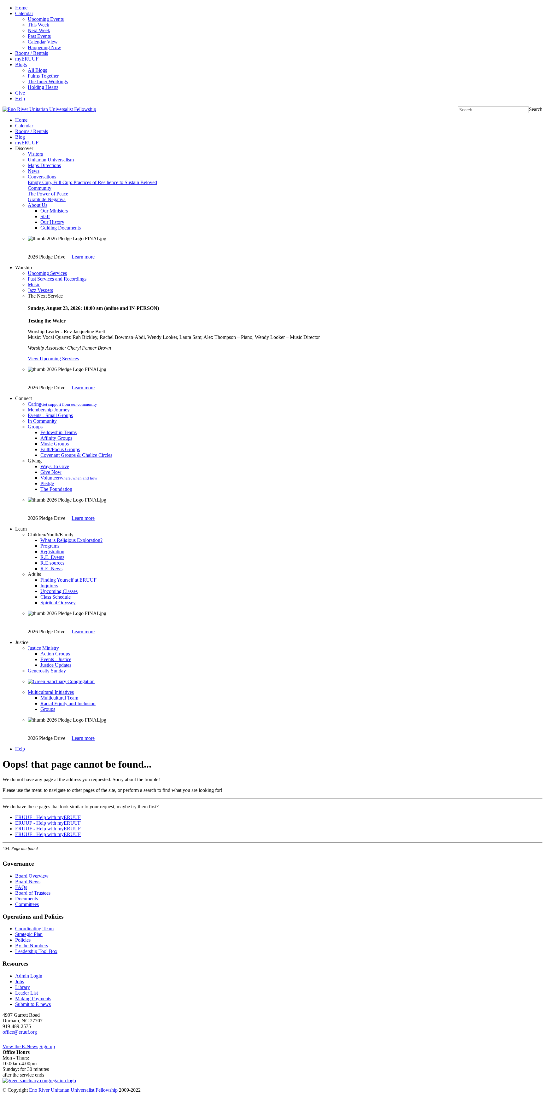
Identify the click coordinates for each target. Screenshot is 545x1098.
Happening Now (44, 47)
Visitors (35, 154)
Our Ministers (54, 210)
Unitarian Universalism (51, 159)
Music (34, 284)
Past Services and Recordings (57, 279)
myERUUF (26, 58)
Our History (52, 222)
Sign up (47, 1046)
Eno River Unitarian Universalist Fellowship (73, 1090)
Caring (62, 404)
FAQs (21, 887)
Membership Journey (49, 409)
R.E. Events (52, 557)
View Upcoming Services (53, 358)
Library (22, 987)
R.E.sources (52, 563)
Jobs (19, 981)
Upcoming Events (46, 19)
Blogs (21, 64)
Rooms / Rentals (31, 53)
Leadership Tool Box (36, 951)
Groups (35, 426)
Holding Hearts (43, 87)
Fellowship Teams (58, 432)
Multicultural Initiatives (51, 692)
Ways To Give (54, 466)
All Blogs (37, 70)
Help (20, 98)
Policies (23, 940)
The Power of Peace (48, 193)
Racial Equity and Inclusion (68, 703)
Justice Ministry (43, 648)
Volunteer (68, 477)
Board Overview (32, 876)
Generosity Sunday (47, 670)
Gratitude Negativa (47, 199)
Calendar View (43, 41)
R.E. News (51, 568)
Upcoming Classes (59, 591)
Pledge (47, 483)
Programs (49, 546)
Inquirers (49, 585)
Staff (45, 216)
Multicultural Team (59, 697)
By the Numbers (31, 945)
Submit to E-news (33, 1004)
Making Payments (33, 998)
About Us (37, 205)
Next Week (39, 30)
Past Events (39, 36)
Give (20, 93)
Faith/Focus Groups (60, 449)
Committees (27, 904)
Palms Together (43, 75)
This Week (38, 24)
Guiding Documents (60, 227)
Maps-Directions (44, 165)
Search (535, 109)
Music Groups (54, 443)
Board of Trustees (32, 893)
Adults (34, 574)
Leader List (26, 993)
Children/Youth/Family (50, 534)
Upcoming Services (47, 273)
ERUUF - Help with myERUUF (48, 817)
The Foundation (56, 489)
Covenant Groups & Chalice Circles (76, 455)
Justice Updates (55, 665)
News (33, 171)
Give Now (51, 472)
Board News (27, 881)
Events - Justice (55, 659)
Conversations (42, 176)
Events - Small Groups (50, 415)
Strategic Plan (29, 934)
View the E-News (20, 1046)
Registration (52, 551)
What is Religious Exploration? (71, 540)
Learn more (83, 256)
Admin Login (28, 976)
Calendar (24, 13)
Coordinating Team (34, 928)
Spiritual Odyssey (58, 602)
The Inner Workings (48, 81)
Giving (35, 460)
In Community (42, 421)
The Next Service (45, 296)
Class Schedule (55, 597)
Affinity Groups (56, 438)
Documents (26, 898)
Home (21, 7)
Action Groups (55, 653)
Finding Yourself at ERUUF (68, 580)
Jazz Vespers (40, 290)
